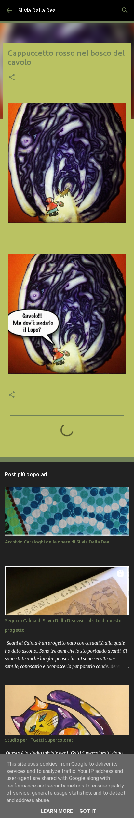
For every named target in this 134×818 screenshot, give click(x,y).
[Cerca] (125, 10)
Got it (87, 811)
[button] (12, 77)
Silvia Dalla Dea (37, 10)
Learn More (57, 811)
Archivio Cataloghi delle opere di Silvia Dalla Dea (57, 541)
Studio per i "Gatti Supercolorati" (41, 740)
